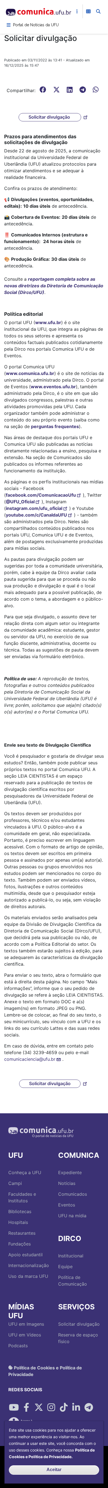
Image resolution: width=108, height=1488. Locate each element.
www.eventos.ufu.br (53, 386)
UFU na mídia (72, 1215)
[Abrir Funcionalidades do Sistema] (88, 11)
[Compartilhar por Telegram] (88, 1407)
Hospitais (18, 1222)
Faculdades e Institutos (22, 1197)
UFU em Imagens (26, 1324)
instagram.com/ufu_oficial (34, 508)
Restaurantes (21, 1233)
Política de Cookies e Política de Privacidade (45, 1371)
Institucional (70, 1255)
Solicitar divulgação (50, 117)
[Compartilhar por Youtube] (13, 1407)
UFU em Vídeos (24, 1335)
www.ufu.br (48, 322)
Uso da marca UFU (28, 1276)
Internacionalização (28, 1265)
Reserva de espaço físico (78, 1338)
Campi (15, 1183)
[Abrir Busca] (98, 11)
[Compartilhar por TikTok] (63, 1407)
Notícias (66, 1183)
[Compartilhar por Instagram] (51, 1407)
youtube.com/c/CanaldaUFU (36, 515)
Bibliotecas (19, 1211)
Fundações (19, 1244)
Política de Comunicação (72, 1281)
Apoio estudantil (25, 1254)
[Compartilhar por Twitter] (38, 1407)
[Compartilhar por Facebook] (26, 1407)
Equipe (65, 1266)
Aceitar (54, 1469)
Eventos (66, 1205)
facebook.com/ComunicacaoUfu (41, 495)
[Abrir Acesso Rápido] (77, 11)
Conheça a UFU (24, 1172)
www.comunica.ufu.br (30, 373)
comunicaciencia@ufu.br (29, 1059)
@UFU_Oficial (20, 501)
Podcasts (18, 1345)
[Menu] (8, 24)
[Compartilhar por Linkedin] (76, 1407)
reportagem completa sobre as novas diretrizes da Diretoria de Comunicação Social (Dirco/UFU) (53, 285)
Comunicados (72, 1194)
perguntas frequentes (55, 426)
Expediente (70, 1172)
